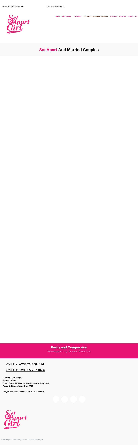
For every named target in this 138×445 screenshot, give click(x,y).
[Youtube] (82, 399)
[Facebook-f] (64, 399)
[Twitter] (73, 399)
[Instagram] (56, 399)
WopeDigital (39, 440)
